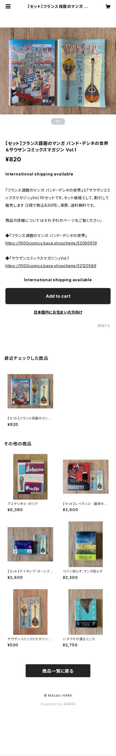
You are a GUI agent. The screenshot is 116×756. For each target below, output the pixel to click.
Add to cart (58, 296)
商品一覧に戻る (58, 671)
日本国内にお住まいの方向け (58, 312)
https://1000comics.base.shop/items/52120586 (50, 265)
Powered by (52, 704)
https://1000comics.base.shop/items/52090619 (51, 243)
